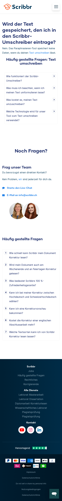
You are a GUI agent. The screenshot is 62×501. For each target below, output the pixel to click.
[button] (54, 494)
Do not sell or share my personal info (31, 483)
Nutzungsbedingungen (31, 489)
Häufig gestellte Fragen (31, 375)
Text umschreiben (39, 52)
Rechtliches (31, 379)
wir (20, 179)
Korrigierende (31, 384)
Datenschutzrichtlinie (31, 478)
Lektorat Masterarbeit (31, 394)
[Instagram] (30, 430)
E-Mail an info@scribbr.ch (22, 195)
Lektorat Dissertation (31, 399)
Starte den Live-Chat (19, 187)
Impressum (31, 472)
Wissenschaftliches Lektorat (31, 407)
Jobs (31, 371)
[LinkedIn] (39, 430)
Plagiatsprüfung (31, 412)
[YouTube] (22, 430)
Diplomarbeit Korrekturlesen (31, 403)
